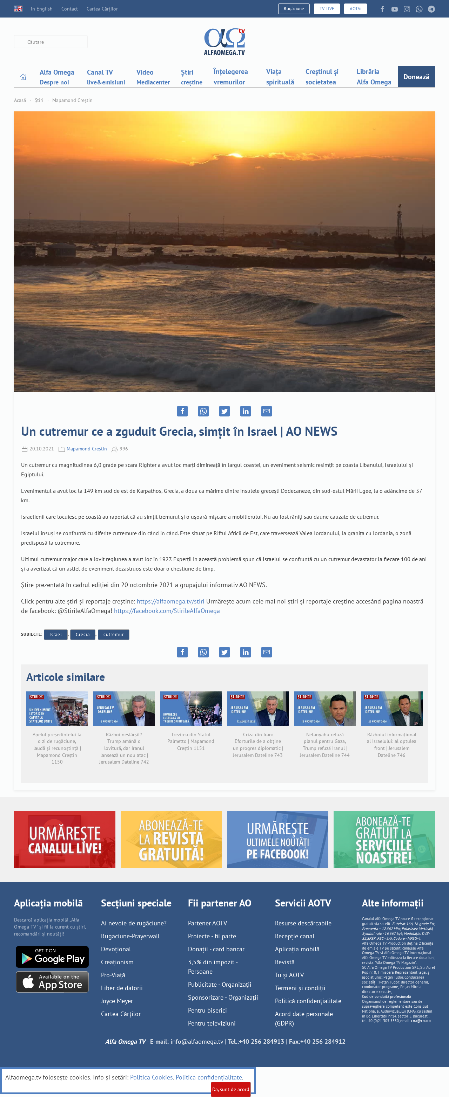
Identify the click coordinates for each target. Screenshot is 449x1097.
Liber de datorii (122, 988)
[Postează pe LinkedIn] (245, 411)
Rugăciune (294, 9)
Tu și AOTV (289, 975)
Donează (416, 76)
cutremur (113, 634)
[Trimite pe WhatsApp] (203, 411)
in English (42, 9)
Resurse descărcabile (303, 923)
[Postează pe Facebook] (182, 411)
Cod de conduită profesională (386, 996)
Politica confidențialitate (209, 1077)
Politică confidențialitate (308, 1001)
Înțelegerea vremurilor (231, 77)
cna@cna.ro (421, 1020)
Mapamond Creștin (72, 100)
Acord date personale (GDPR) (304, 1018)
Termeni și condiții (300, 988)
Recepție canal (294, 936)
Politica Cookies (151, 1077)
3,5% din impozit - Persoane (212, 966)
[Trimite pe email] (266, 411)
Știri (39, 100)
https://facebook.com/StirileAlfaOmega (167, 611)
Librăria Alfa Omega (374, 77)
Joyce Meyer (117, 1001)
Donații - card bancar (216, 949)
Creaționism (117, 962)
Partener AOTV (207, 923)
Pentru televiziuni (212, 1023)
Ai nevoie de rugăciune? (134, 923)
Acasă (20, 100)
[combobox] (51, 41)
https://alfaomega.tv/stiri (171, 601)
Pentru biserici (207, 1010)
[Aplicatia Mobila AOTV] (52, 981)
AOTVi (355, 9)
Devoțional (116, 949)
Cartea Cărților (102, 9)
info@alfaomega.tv (196, 1041)
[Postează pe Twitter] (224, 411)
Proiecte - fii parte (212, 936)
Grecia (83, 634)
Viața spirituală (280, 77)
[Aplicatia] (52, 956)
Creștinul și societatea (322, 77)
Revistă (285, 962)
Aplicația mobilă (297, 949)
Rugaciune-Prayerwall (130, 936)
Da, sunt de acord (230, 1089)
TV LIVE (327, 9)
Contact (69, 9)
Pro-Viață (113, 975)
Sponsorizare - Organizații (223, 997)
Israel (55, 634)
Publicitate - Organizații (220, 984)
